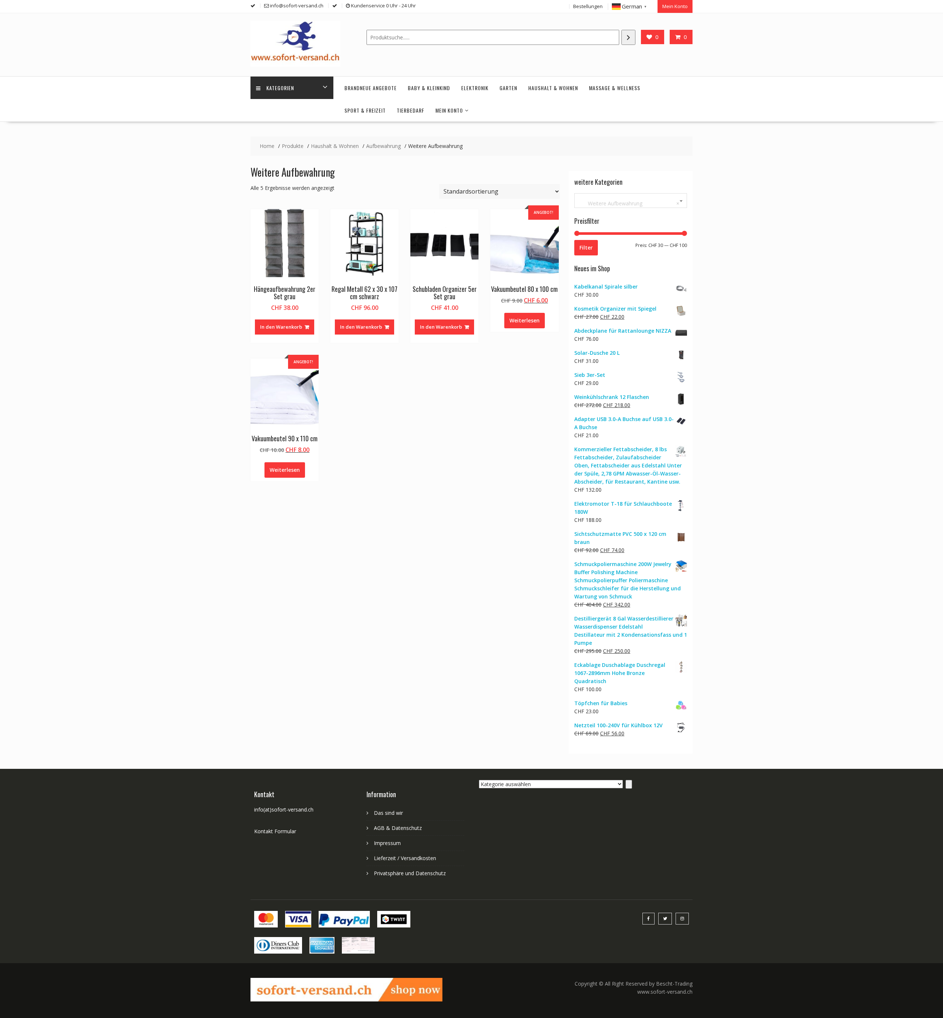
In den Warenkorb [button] (281, 327)
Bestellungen (588, 6)
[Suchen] (628, 37)
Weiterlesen (524, 320)
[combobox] (630, 200)
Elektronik (474, 88)
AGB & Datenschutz (398, 827)
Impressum (387, 843)
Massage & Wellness (614, 88)
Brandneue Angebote (370, 88)
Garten (508, 88)
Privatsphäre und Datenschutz (410, 873)
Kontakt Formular (275, 831)
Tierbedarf (410, 110)
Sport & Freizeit (365, 110)
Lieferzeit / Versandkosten (405, 858)
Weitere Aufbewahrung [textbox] (629, 203)
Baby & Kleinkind (429, 88)
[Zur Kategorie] (628, 784)
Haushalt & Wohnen (553, 88)
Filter (586, 247)
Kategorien (280, 88)
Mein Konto (675, 6)
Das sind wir (388, 812)
